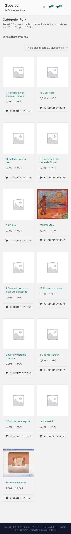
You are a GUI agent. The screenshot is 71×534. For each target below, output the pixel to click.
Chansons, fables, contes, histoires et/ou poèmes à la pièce (35, 26)
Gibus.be (12, 5)
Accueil (6, 24)
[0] (57, 7)
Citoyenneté (21, 27)
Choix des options (20, 111)
